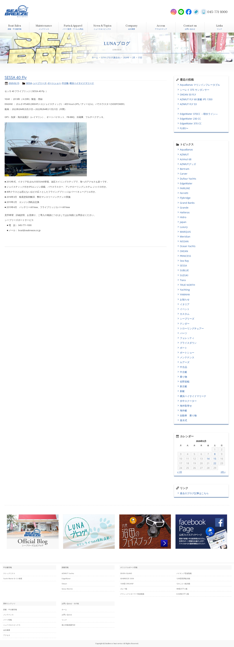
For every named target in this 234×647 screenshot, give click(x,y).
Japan (183, 222)
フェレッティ (187, 338)
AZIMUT (184, 154)
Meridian (185, 236)
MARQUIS (185, 231)
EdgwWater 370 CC (190, 123)
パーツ (183, 333)
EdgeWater (186, 183)
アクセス (6, 635)
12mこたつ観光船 (183, 584)
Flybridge (185, 197)
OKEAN (184, 251)
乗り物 (183, 376)
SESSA (29, 83)
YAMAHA (185, 294)
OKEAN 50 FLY (188, 94)
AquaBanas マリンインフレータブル (200, 84)
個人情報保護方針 (68, 625)
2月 (133, 57)
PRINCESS (185, 256)
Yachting (185, 289)
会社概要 (6, 630)
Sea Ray (184, 260)
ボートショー (54, 83)
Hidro (183, 217)
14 (208, 458)
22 (214, 463)
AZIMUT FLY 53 (188, 104)
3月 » (223, 472)
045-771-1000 (217, 12)
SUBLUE (184, 270)
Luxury (184, 227)
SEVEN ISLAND (126, 573)
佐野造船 (184, 381)
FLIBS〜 (184, 128)
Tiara (183, 280)
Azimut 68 (185, 159)
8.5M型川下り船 (182, 594)
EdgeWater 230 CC (190, 118)
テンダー (184, 323)
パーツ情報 (7, 620)
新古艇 (183, 386)
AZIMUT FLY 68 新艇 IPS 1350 (196, 99)
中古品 (183, 367)
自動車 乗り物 (188, 415)
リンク (64, 620)
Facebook (189, 12)
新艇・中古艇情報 (10, 609)
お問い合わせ (67, 615)
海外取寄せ (186, 405)
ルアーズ (184, 362)
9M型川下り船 (182, 589)
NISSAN (184, 241)
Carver (183, 173)
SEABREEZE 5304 (127, 578)
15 (214, 458)
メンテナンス (187, 357)
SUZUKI (184, 275)
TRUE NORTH (187, 284)
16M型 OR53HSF (126, 584)
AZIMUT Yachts (68, 573)
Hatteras (185, 212)
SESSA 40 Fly (16, 77)
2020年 (126, 57)
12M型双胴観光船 (183, 578)
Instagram (173, 12)
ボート (183, 347)
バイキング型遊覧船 (184, 573)
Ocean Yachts (187, 246)
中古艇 (65, 83)
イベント (184, 309)
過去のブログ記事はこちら (194, 493)
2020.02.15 (14, 83)
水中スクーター (188, 400)
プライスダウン (188, 342)
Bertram (184, 168)
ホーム (95, 57)
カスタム (184, 313)
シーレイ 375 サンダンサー (194, 89)
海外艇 (183, 410)
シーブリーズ (39, 83)
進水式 (183, 420)
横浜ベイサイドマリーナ (82, 83)
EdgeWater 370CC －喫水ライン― (199, 113)
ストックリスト (9, 573)
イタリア (184, 304)
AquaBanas (186, 149)
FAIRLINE (185, 188)
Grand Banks (187, 202)
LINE (181, 12)
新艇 (182, 391)
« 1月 (179, 472)
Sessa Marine (67, 589)
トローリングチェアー (192, 328)
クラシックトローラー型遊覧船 (132, 594)
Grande (184, 207)
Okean (64, 584)
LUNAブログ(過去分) (110, 57)
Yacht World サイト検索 (12, 578)
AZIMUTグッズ (188, 164)
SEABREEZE (23, 11)
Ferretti (184, 193)
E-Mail (196, 12)
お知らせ (184, 299)
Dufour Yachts (188, 178)
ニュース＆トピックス (11, 625)
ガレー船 (123, 589)
